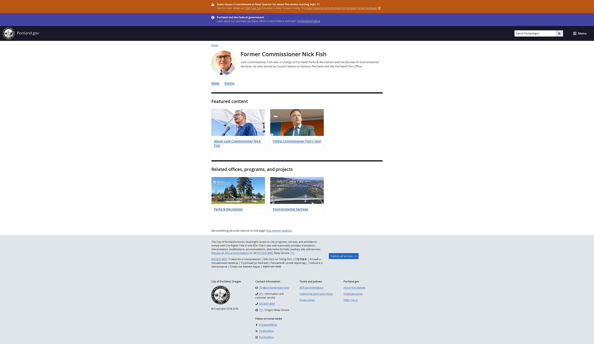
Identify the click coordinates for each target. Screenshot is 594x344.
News (215, 83)
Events (229, 83)
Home (214, 45)
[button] (580, 33)
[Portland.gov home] (20, 33)
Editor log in (351, 300)
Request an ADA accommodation (230, 253)
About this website (354, 287)
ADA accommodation (311, 287)
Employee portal (353, 294)
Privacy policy (307, 300)
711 (292, 253)
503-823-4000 (265, 253)
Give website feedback (279, 230)
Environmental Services (290, 209)
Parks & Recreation (228, 209)
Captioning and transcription (316, 294)
